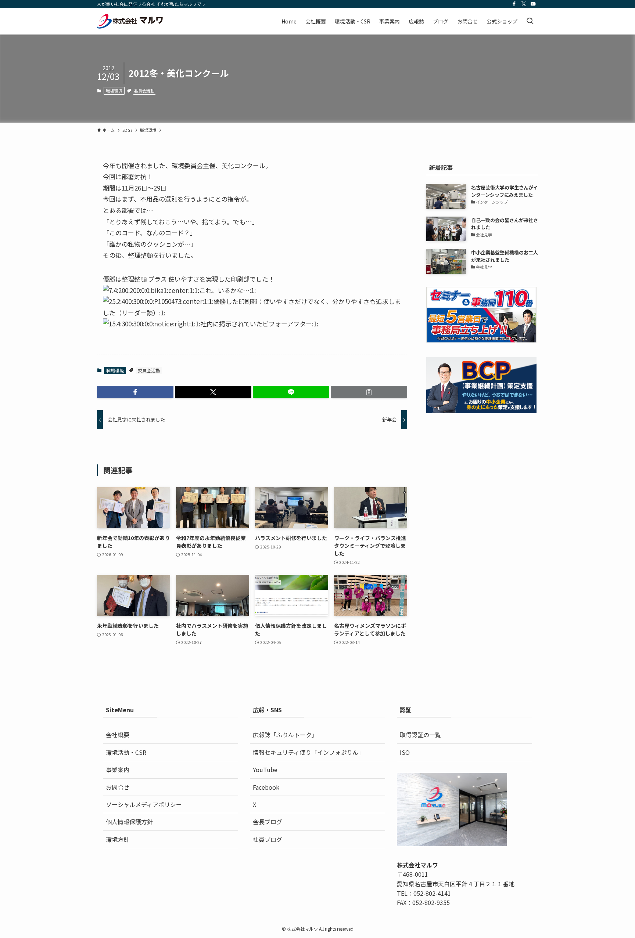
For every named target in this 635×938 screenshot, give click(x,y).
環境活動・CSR (126, 752)
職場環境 (114, 91)
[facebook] (514, 4)
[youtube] (533, 4)
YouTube (265, 769)
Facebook (266, 787)
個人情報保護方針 (129, 821)
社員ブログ (267, 839)
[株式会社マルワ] (130, 21)
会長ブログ (267, 821)
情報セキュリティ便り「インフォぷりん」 (308, 752)
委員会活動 (144, 91)
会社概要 (117, 734)
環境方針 (117, 839)
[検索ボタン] (530, 21)
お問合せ (117, 787)
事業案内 (117, 769)
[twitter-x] (523, 4)
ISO (405, 752)
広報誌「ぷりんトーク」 (285, 734)
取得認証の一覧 (420, 734)
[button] (135, 392)
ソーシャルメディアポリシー (144, 804)
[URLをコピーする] (369, 392)
